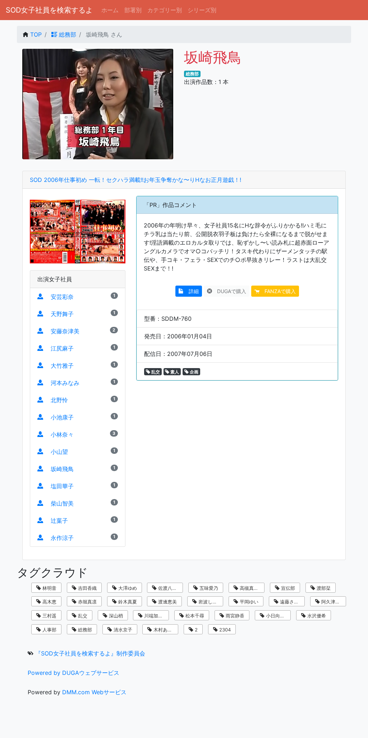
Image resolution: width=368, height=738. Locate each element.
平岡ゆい (248, 602)
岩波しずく (209, 602)
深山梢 (115, 616)
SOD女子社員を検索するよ (49, 10)
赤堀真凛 (87, 602)
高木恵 (48, 602)
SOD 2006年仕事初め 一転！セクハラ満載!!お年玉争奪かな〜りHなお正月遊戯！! (135, 179)
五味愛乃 (208, 588)
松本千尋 (194, 616)
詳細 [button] (191, 291)
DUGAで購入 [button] (229, 291)
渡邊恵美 (167, 602)
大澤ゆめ (127, 588)
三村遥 (48, 616)
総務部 (66, 34)
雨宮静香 (234, 616)
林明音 (48, 588)
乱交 (155, 372)
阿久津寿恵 (332, 602)
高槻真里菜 (250, 588)
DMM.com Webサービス (94, 692)
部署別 (133, 10)
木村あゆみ (164, 630)
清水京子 (122, 630)
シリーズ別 (202, 10)
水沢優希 (316, 616)
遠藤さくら (291, 602)
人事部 (48, 630)
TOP (36, 34)
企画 (193, 372)
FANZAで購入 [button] (277, 291)
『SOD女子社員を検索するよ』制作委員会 (90, 653)
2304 (224, 630)
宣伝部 (287, 588)
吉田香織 (87, 588)
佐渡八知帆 (169, 588)
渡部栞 (323, 588)
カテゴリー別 (164, 10)
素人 (174, 372)
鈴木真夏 (127, 602)
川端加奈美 (155, 616)
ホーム (110, 10)
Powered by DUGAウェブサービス (73, 672)
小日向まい (276, 616)
